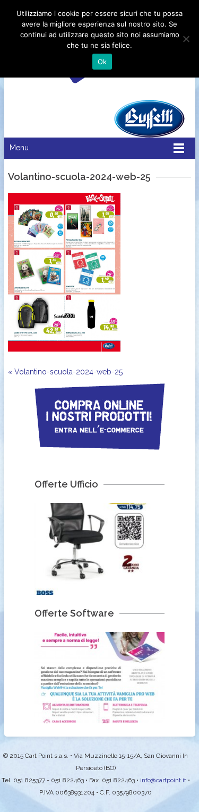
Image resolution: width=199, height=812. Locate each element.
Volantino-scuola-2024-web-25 (65, 371)
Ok (102, 61)
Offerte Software (74, 613)
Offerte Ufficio (66, 484)
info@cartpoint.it (163, 780)
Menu (19, 147)
